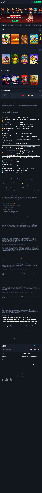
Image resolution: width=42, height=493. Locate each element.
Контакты (4, 356)
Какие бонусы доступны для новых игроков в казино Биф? (19, 319)
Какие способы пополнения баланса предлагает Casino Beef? (20, 321)
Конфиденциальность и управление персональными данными (29, 357)
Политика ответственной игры (28, 364)
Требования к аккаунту (27, 361)
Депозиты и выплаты (6, 362)
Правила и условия (26, 353)
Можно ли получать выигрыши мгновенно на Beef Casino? (19, 324)
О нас (3, 353)
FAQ (2, 359)
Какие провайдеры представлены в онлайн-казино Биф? (19, 326)
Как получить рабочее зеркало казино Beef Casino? (17, 317)
